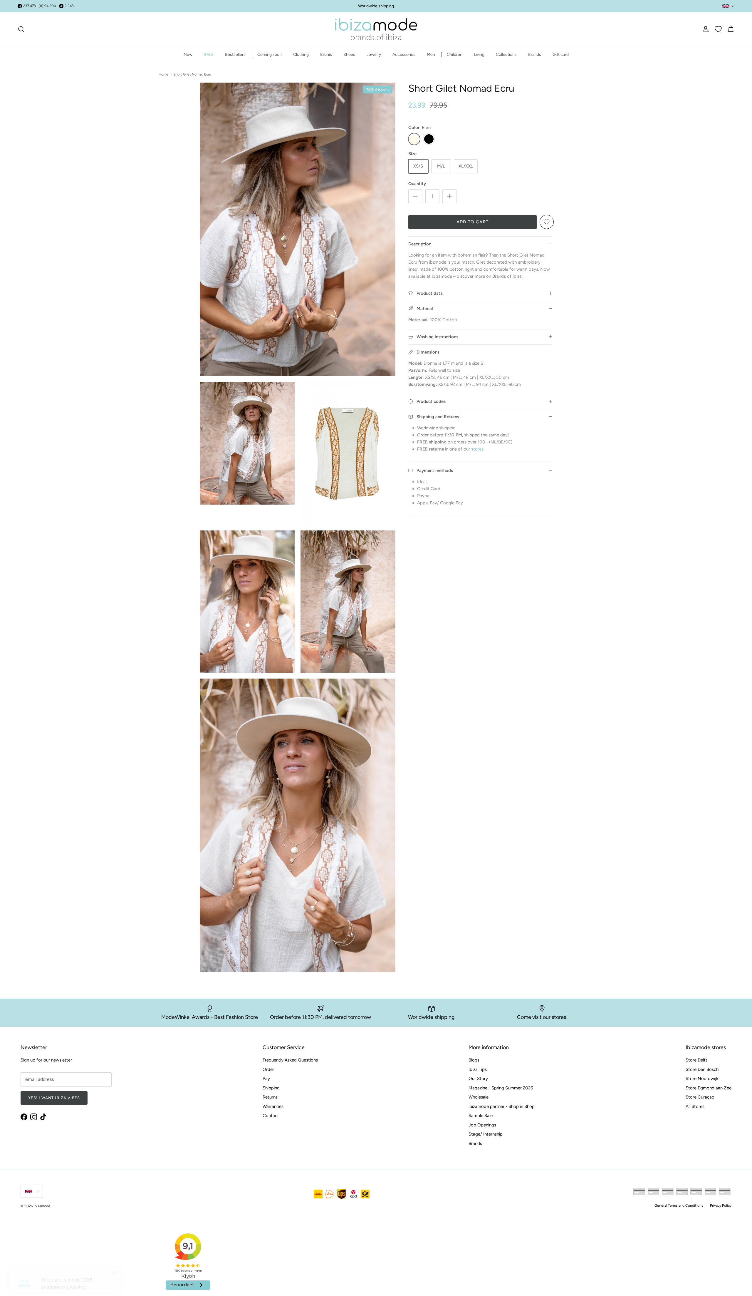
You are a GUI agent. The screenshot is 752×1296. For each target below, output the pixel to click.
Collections (506, 54)
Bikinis (326, 54)
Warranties (273, 1106)
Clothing (301, 54)
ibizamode (42, 1206)
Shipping (271, 1088)
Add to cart (472, 222)
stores (477, 449)
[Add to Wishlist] (547, 222)
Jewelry (374, 54)
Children (454, 54)
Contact (271, 1115)
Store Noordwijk (702, 1078)
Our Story (478, 1078)
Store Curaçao (700, 1097)
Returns (270, 1097)
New (188, 54)
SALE (209, 54)
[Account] (704, 29)
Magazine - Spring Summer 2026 (501, 1088)
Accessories (403, 54)
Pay (266, 1078)
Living (479, 54)
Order (268, 1069)
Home (163, 74)
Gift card (561, 54)
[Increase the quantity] (449, 196)
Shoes (349, 54)
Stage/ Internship (486, 1134)
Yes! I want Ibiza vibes (54, 1098)
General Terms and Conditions (678, 1205)
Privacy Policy (720, 1205)
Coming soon (269, 54)
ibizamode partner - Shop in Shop (502, 1106)
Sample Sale (481, 1115)
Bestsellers (235, 54)
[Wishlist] (718, 29)
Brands (534, 54)
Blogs (474, 1060)
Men (431, 54)
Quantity (417, 183)
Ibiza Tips (478, 1069)
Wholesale (479, 1097)
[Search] (21, 29)
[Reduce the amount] (415, 196)
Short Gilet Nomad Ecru (192, 74)
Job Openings (482, 1125)
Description (419, 244)
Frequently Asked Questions (290, 1060)
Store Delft (696, 1060)
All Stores (695, 1106)
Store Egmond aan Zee (708, 1088)
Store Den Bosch (702, 1069)
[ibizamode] (376, 29)
